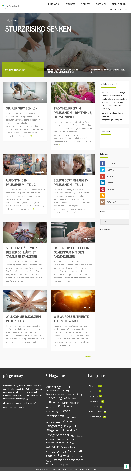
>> (31, 136)
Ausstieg (65, 390)
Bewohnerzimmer (55, 394)
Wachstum (74, 456)
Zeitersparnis (63, 464)
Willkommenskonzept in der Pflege (23, 318)
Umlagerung (61, 455)
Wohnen (50, 464)
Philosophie (50, 439)
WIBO (82, 456)
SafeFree (50, 442)
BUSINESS (93, 391)
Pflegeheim (53, 430)
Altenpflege (53, 387)
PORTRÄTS (93, 406)
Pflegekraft (70, 430)
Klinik (65, 402)
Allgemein (12, 20)
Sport (49, 455)
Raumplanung (71, 439)
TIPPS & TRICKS (95, 411)
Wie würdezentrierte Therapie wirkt (71, 318)
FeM (74, 398)
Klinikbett (74, 402)
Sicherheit (75, 451)
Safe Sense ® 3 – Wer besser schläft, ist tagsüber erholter (21, 252)
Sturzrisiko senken (22, 108)
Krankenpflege (53, 411)
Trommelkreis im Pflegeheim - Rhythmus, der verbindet (54, 33)
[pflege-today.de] (11, 6)
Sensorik (50, 452)
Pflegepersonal (57, 435)
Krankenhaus (66, 406)
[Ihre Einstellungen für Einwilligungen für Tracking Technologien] (126, 466)
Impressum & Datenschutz (87, 469)
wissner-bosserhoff (27, 403)
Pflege (67, 421)
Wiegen (49, 461)
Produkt (60, 439)
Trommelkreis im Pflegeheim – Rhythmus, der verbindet (73, 112)
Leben (66, 411)
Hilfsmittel (53, 402)
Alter (66, 386)
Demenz (70, 394)
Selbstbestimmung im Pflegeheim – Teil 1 (71, 182)
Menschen (55, 415)
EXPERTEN (93, 396)
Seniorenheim (68, 447)
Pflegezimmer (77, 436)
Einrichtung (54, 398)
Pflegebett (70, 426)
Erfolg (67, 398)
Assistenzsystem (52, 390)
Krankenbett (51, 407)
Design (80, 394)
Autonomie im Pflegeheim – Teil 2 (20, 182)
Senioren (52, 446)
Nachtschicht (71, 417)
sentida (61, 451)
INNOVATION (94, 401)
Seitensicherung (65, 442)
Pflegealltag (54, 426)
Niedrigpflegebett (53, 422)
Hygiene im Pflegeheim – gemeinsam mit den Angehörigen (73, 252)
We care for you (95, 417)
